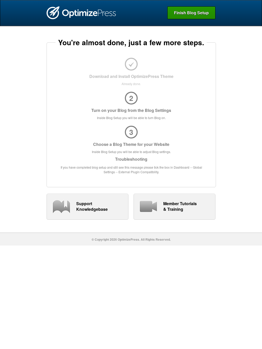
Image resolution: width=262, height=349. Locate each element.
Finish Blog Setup (191, 13)
